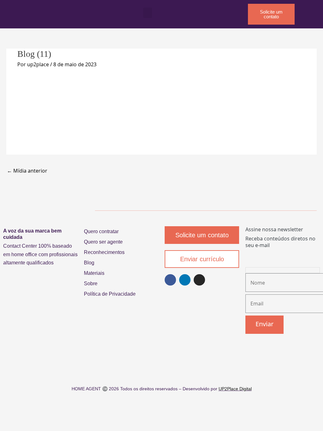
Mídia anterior (27, 170)
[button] (147, 13)
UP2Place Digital (235, 388)
